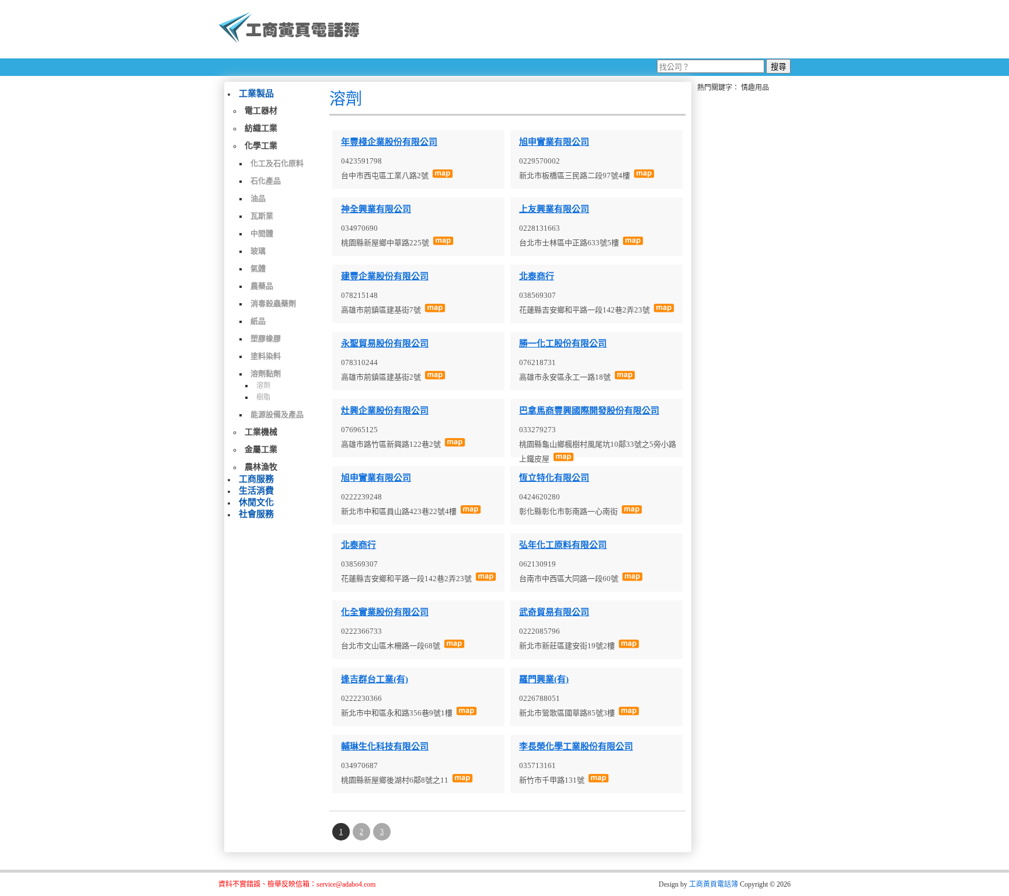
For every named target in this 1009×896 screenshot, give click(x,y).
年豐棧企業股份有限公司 (389, 142)
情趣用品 (755, 88)
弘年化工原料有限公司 (563, 545)
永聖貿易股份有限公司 (385, 343)
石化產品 (265, 180)
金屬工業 (261, 449)
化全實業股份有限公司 (385, 612)
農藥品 (261, 286)
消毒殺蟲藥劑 (273, 303)
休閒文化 (256, 502)
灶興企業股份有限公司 (385, 410)
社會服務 (256, 514)
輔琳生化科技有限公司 (385, 746)
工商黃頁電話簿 (713, 884)
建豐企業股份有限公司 (385, 276)
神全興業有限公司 (376, 209)
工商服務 (256, 479)
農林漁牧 (261, 467)
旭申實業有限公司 (554, 142)
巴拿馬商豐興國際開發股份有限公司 (589, 410)
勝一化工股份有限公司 (563, 343)
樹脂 (263, 397)
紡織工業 (261, 128)
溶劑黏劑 (265, 373)
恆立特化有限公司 (554, 477)
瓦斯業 (261, 215)
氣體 (258, 268)
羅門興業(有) (544, 679)
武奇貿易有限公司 (554, 612)
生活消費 (256, 490)
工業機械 (261, 432)
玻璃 (258, 250)
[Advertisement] (579, 29)
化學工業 (261, 145)
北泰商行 (536, 276)
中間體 (261, 233)
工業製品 (256, 93)
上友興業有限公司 (554, 209)
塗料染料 (265, 356)
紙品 (258, 321)
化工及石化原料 (277, 163)
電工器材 (261, 110)
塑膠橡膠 (265, 338)
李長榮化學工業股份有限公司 (576, 746)
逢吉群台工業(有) (374, 679)
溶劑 (263, 385)
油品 (258, 198)
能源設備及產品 (277, 414)
